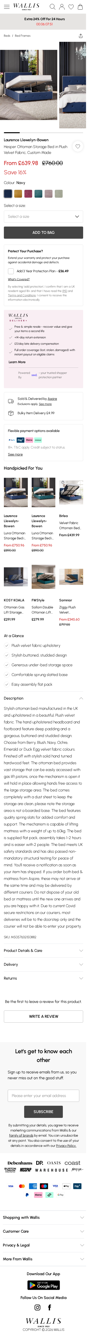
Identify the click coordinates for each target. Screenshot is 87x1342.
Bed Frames (22, 35)
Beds (7, 35)
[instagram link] (36, 1336)
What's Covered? (19, 275)
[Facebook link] (48, 1336)
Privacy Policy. (57, 1167)
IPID (64, 287)
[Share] (77, 35)
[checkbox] (41, 268)
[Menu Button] (7, 7)
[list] (41, 86)
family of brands (41, 1152)
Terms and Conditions (22, 291)
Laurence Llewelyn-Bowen (26, 136)
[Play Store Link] (41, 1313)
